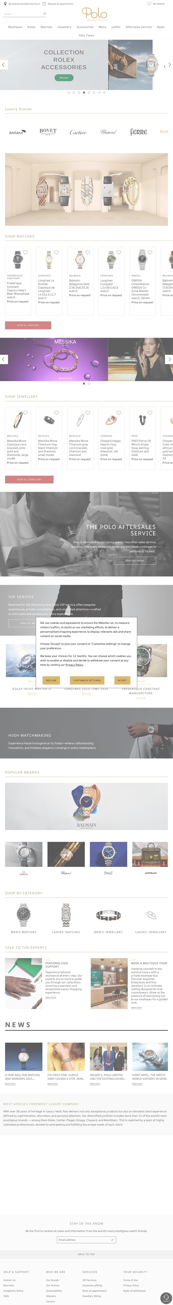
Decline (51, 680)
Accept (122, 680)
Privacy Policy (74, 665)
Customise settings (87, 680)
